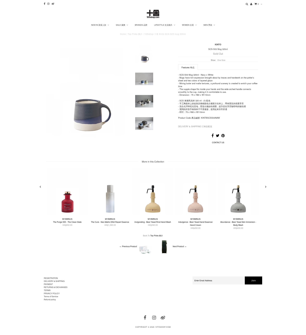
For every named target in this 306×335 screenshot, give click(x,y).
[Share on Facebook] (212, 136)
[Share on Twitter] (217, 136)
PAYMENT (48, 284)
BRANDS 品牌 (141, 24)
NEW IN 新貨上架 (98, 24)
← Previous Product (128, 246)
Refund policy (50, 299)
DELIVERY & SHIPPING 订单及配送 (195, 126)
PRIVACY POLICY (52, 293)
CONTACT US (218, 142)
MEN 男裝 (208, 24)
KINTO (218, 44)
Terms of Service (51, 296)
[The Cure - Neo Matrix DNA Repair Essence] (110, 214)
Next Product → (179, 246)
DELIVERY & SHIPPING (54, 281)
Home (123, 34)
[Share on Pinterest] (223, 136)
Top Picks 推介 (135, 34)
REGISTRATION (51, 278)
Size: (213, 60)
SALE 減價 (120, 24)
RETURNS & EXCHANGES (55, 287)
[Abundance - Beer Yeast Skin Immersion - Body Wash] (238, 214)
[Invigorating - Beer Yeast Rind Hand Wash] (152, 214)
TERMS (47, 290)
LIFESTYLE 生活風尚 (163, 24)
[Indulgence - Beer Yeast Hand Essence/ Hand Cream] (195, 214)
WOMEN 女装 (188, 24)
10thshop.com (163, 327)
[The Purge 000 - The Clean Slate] (67, 214)
